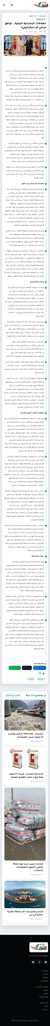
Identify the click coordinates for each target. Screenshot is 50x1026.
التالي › (30, 679)
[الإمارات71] (41, 5)
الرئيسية (42, 16)
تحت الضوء (33, 16)
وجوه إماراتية (43, 997)
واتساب (13, 668)
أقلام (46, 1006)
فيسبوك (38, 668)
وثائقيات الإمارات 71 (41, 987)
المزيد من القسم (13, 696)
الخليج (46, 994)
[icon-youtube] (45, 962)
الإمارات (45, 974)
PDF (40, 673)
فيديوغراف (44, 981)
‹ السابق (41, 679)
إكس (25, 668)
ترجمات (45, 990)
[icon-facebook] (33, 962)
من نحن (45, 1010)
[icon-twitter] (39, 962)
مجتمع (45, 978)
